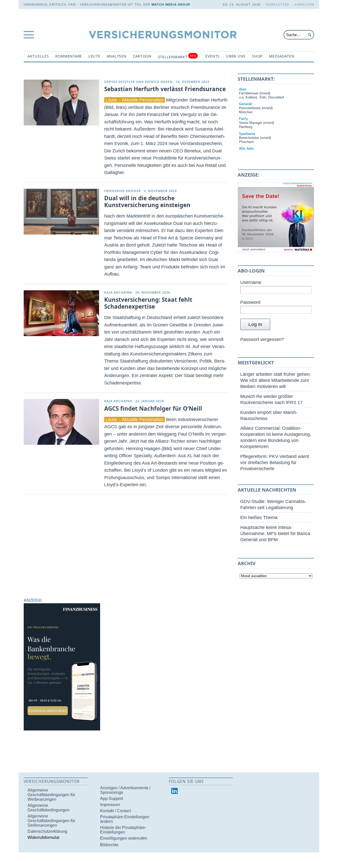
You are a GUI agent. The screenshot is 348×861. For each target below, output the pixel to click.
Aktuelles (38, 56)
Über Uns (236, 56)
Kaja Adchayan (118, 292)
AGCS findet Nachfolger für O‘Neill (153, 408)
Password (250, 302)
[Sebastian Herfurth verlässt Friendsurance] (61, 102)
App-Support (111, 798)
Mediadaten (281, 56)
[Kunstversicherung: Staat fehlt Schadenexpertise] (61, 313)
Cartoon (142, 56)
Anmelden (304, 4)
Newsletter (277, 4)
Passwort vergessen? (262, 339)
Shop (257, 56)
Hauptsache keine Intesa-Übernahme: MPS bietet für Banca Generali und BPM (275, 533)
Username (250, 282)
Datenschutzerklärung (47, 831)
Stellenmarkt (177, 56)
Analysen (117, 56)
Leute (94, 56)
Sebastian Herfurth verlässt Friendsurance (165, 89)
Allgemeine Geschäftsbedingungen (49, 807)
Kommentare (68, 56)
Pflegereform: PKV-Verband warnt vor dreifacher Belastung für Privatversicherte (274, 462)
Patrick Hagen (159, 82)
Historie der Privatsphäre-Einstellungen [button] (123, 829)
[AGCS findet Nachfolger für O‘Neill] (61, 422)
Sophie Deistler (119, 82)
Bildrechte (109, 845)
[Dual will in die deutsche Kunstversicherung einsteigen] (61, 212)
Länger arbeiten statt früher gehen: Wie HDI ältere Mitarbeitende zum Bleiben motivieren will (275, 380)
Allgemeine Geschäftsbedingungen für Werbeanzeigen (51, 794)
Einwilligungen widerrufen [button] (123, 838)
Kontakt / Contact (115, 811)
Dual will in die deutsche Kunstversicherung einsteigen (147, 201)
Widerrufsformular (44, 837)
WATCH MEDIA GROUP (170, 4)
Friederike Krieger (122, 191)
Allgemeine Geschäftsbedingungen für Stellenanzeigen (51, 820)
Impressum (110, 804)
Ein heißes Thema (258, 517)
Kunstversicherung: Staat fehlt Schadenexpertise (148, 303)
